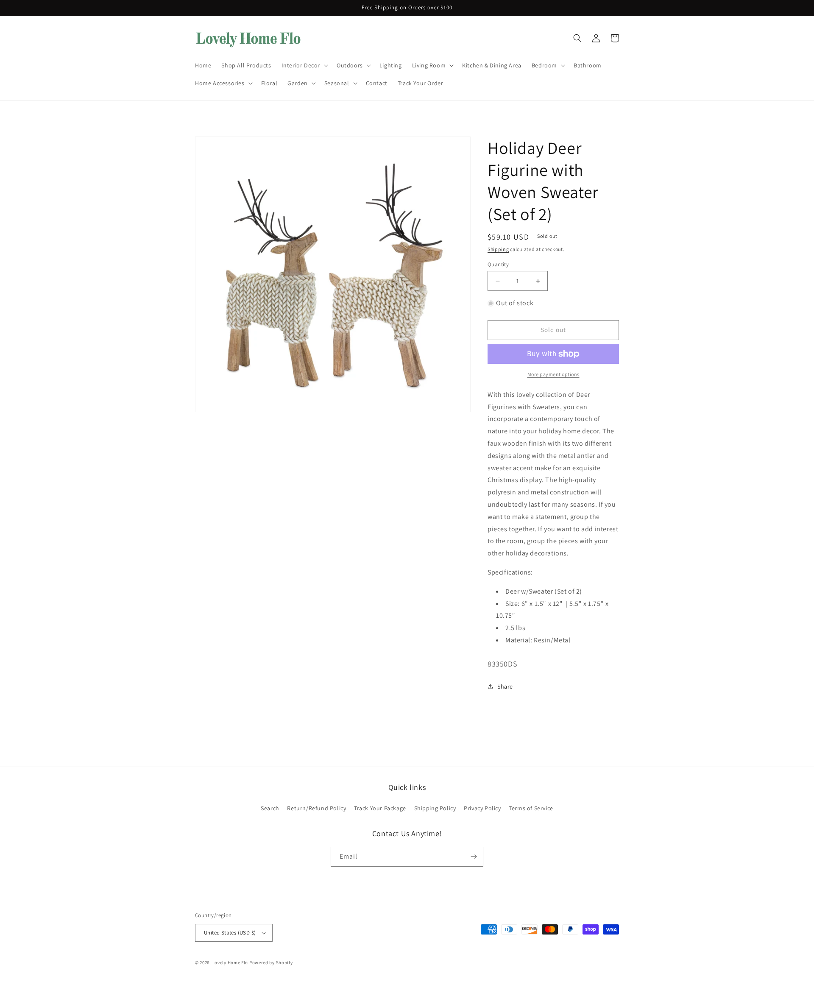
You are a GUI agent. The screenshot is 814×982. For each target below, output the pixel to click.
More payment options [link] (553, 374)
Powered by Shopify (271, 962)
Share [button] (505, 686)
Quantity (498, 264)
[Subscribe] (473, 857)
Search (270, 808)
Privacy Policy (482, 808)
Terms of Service (531, 808)
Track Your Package (380, 808)
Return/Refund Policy (316, 808)
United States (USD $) (230, 932)
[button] (304, 65)
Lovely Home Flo (230, 962)
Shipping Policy (435, 808)
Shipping (498, 249)
